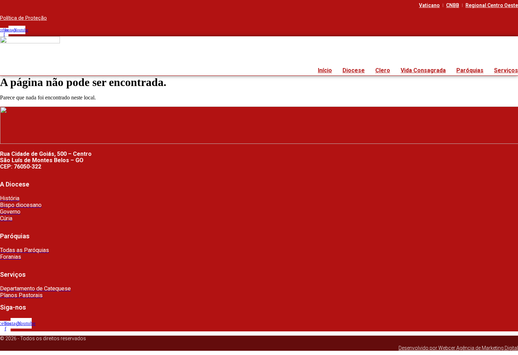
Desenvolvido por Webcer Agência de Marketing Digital (458, 348)
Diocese (354, 70)
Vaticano (429, 5)
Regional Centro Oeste (491, 5)
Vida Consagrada (423, 70)
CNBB (452, 5)
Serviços (506, 70)
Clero (382, 70)
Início (325, 70)
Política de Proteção (23, 18)
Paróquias (469, 70)
